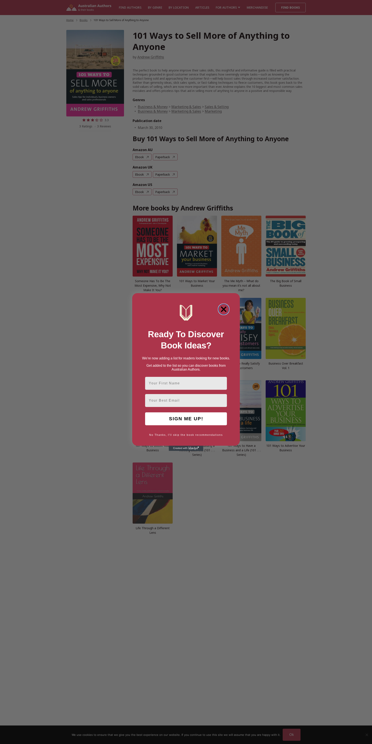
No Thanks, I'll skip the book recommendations (186, 434)
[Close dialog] (223, 309)
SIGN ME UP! (186, 418)
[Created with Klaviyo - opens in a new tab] (186, 448)
